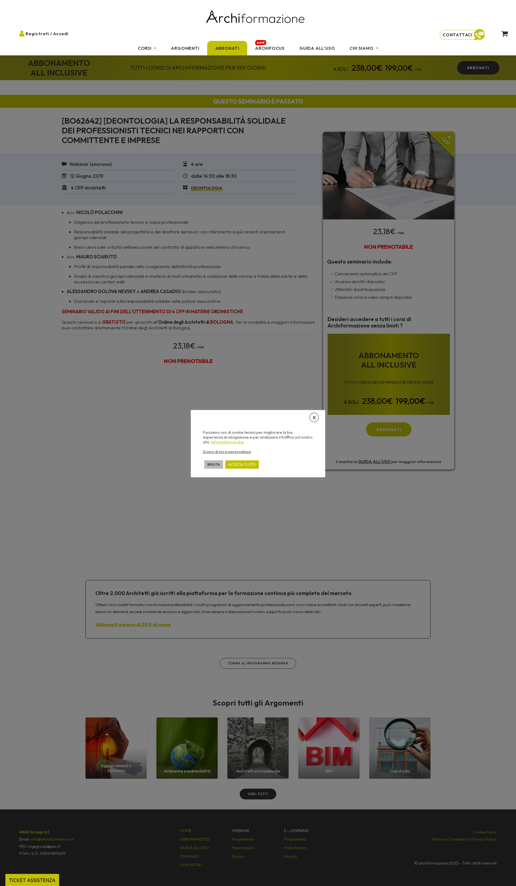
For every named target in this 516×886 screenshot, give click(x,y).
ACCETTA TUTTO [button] (242, 464)
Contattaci (457, 34)
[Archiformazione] (256, 17)
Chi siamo (361, 48)
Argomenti (185, 48)
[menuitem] (147, 48)
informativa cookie (227, 441)
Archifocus (270, 48)
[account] (26, 33)
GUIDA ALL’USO (317, 48)
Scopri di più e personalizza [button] (227, 451)
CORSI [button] (145, 48)
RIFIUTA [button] (213, 464)
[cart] (500, 33)
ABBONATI (227, 48)
